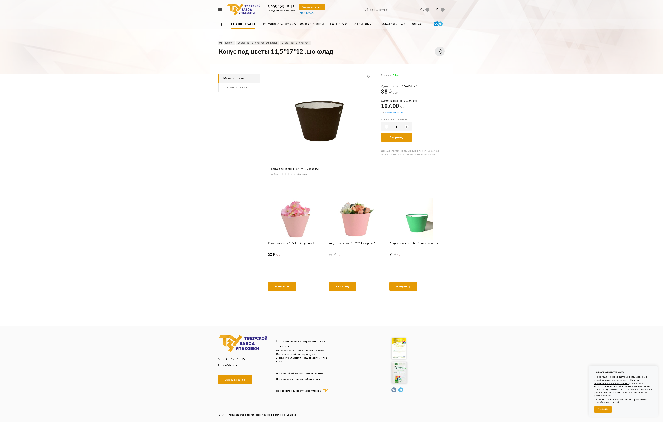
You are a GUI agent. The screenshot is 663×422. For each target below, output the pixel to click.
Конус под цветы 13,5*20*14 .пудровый (352, 243)
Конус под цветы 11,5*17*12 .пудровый (291, 243)
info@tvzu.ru (306, 13)
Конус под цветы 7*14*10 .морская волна (414, 243)
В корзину (396, 137)
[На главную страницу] (243, 9)
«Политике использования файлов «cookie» (617, 381)
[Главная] (220, 43)
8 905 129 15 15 (280, 6)
